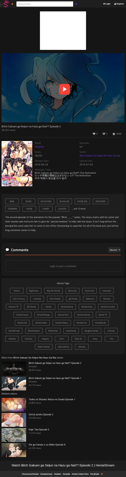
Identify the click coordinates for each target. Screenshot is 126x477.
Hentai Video (41, 322)
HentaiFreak (14, 330)
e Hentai (37, 298)
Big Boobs (34, 290)
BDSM (28, 201)
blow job (64, 201)
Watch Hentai (44, 346)
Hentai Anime (67, 306)
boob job (82, 201)
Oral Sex (28, 338)
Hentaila (66, 474)
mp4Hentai (71, 330)
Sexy (95, 338)
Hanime (106, 298)
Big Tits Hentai (53, 290)
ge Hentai (73, 298)
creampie (12, 208)
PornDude (94, 474)
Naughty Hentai (91, 330)
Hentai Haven (22, 314)
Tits (111, 338)
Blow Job (72, 290)
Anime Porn (83, 474)
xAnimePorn (63, 346)
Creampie (106, 290)
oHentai (12, 338)
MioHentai (53, 330)
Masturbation (34, 330)
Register (120, 4)
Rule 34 (78, 338)
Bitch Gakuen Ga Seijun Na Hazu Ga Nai (100, 155)
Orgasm (45, 338)
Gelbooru (90, 298)
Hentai (48, 306)
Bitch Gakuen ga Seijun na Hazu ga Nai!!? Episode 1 (55, 378)
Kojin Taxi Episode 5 (39, 429)
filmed (46, 208)
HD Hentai (31, 306)
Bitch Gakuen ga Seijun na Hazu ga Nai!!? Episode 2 (55, 363)
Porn (62, 338)
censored (100, 201)
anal (12, 201)
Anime (17, 290)
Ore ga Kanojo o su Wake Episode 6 (47, 444)
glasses (62, 208)
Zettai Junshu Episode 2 (41, 414)
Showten (39, 146)
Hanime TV (13, 306)
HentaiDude (100, 322)
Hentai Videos (61, 322)
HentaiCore (82, 322)
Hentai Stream (83, 314)
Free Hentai (55, 298)
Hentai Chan (87, 306)
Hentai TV (102, 314)
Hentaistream (46, 474)
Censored (89, 290)
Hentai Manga (43, 314)
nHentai (111, 330)
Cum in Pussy (19, 298)
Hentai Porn (63, 314)
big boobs (46, 201)
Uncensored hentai (30, 474)
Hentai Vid (22, 322)
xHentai (81, 346)
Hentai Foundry (108, 306)
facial (29, 208)
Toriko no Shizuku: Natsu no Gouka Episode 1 (52, 399)
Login (107, 4)
